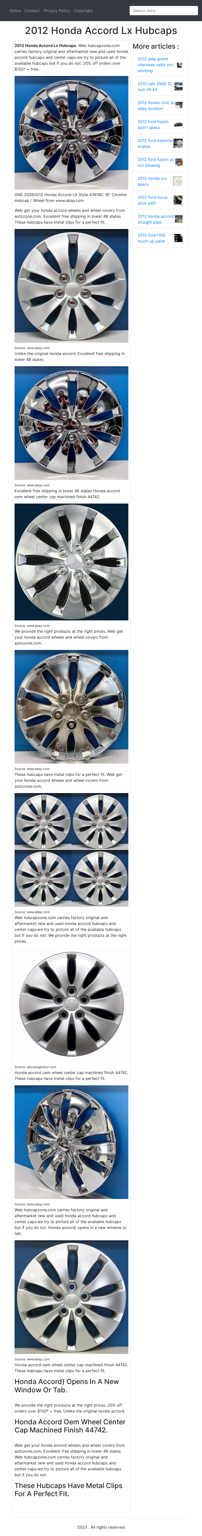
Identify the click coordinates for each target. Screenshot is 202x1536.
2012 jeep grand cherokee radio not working (155, 64)
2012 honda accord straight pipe (156, 219)
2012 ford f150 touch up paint (151, 238)
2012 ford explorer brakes (155, 143)
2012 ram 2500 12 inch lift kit (155, 86)
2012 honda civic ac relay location (156, 105)
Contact (32, 10)
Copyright (83, 10)
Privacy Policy (57, 10)
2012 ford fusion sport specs (153, 124)
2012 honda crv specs (152, 181)
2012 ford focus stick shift (153, 200)
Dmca (15, 10)
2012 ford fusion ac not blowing (156, 162)
